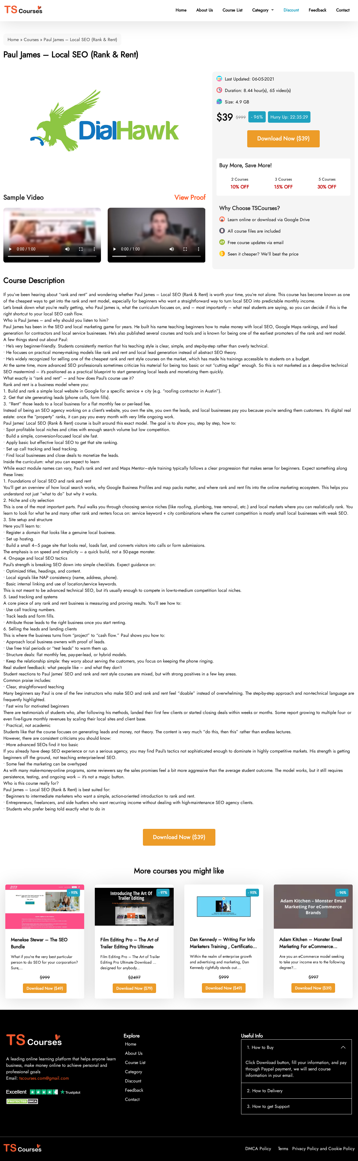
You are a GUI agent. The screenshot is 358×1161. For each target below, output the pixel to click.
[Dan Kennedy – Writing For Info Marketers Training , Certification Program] (223, 927)
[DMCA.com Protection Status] (23, 1102)
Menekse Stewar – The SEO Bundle (39, 943)
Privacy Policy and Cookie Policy (323, 1148)
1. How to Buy (260, 1047)
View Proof (190, 197)
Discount (291, 10)
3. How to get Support (268, 1106)
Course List (232, 10)
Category (263, 10)
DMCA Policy (258, 1148)
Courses (31, 39)
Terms (283, 1148)
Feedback (317, 10)
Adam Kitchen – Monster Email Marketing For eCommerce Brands (310, 943)
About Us (204, 10)
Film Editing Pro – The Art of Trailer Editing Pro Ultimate (129, 943)
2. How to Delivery (264, 1090)
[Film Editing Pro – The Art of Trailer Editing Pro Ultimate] (134, 927)
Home (181, 10)
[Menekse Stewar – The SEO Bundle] (44, 927)
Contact (343, 10)
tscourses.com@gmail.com (44, 1078)
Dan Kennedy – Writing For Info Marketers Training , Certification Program (222, 943)
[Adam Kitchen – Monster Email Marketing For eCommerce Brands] (313, 927)
